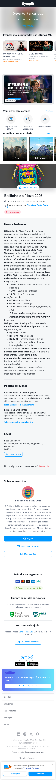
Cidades (7, 697)
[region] (28, 770)
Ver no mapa (14, 454)
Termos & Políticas (31, 768)
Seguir (30, 538)
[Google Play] (32, 664)
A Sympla (8, 717)
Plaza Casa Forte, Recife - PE (28, 206)
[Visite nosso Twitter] (31, 734)
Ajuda (6, 724)
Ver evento (28, 26)
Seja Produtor (10, 711)
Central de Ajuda (26, 631)
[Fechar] (52, 764)
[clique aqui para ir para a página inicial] (28, 3)
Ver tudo (49, 111)
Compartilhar (30, 187)
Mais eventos (30, 554)
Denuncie (44, 466)
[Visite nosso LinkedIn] (18, 734)
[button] (8, 767)
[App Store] (20, 664)
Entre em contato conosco (34, 752)
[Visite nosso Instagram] (24, 734)
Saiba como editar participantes (18, 422)
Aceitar (40, 773)
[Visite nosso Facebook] (37, 734)
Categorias (8, 704)
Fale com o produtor (30, 546)
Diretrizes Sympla (27, 758)
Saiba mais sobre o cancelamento (19, 405)
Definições (15, 773)
